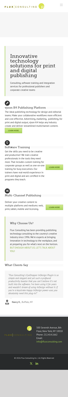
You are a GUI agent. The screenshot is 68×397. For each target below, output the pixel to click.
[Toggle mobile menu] (61, 5)
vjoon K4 (33, 122)
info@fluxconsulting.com (49, 341)
